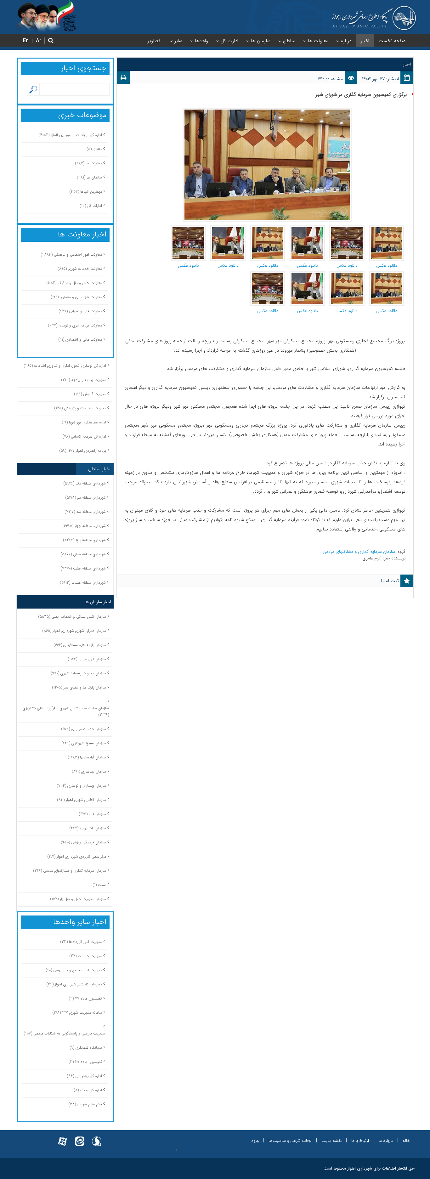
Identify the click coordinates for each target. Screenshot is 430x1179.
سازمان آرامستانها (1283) (87, 757)
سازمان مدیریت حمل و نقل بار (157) (78, 899)
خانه (406, 1140)
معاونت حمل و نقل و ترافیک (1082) (74, 283)
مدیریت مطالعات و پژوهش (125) (80, 408)
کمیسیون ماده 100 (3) (85, 1062)
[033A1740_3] (267, 228)
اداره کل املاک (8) (88, 1090)
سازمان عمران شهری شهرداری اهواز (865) (74, 631)
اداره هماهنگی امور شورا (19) (84, 422)
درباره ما (386, 1140)
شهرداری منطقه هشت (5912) (83, 583)
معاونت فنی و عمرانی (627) (80, 311)
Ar (38, 41)
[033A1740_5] (347, 273)
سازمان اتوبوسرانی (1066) (87, 659)
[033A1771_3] (307, 273)
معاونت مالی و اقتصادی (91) (80, 340)
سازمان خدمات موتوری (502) (83, 729)
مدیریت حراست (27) (86, 956)
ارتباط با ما (360, 1140)
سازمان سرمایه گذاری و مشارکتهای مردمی (359, 551)
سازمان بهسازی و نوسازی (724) (81, 786)
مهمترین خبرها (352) (86, 192)
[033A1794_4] (267, 273)
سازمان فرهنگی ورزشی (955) (83, 842)
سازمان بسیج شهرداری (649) (84, 743)
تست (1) (99, 885)
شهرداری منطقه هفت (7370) (83, 568)
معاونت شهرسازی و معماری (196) (76, 297)
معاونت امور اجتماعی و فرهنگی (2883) (71, 255)
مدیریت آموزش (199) (90, 394)
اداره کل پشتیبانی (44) (84, 1076)
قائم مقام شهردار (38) (85, 1104)
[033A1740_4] (386, 273)
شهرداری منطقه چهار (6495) (84, 526)
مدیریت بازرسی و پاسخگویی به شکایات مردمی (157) (64, 1033)
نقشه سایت (331, 1140)
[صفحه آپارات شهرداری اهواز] (62, 1137)
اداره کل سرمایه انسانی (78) (84, 436)
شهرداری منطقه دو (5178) (85, 498)
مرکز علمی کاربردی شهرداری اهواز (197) (77, 856)
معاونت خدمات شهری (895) (80, 269)
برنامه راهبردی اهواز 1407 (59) (82, 451)
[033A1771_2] (228, 228)
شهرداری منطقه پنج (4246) (84, 540)
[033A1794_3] (188, 228)
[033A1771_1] (307, 228)
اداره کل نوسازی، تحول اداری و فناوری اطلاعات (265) (65, 366)
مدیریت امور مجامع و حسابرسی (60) (74, 970)
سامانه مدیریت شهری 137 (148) (77, 1013)
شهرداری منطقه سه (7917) (85, 512)
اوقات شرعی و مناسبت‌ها (290, 1140)
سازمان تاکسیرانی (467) (88, 828)
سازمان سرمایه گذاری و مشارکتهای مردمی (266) (69, 871)
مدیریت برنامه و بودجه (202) (83, 380)
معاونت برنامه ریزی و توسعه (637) (75, 325)
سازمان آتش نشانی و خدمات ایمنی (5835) (72, 617)
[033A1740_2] (386, 228)
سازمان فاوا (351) (92, 814)
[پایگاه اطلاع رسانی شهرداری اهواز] (373, 18)
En (26, 41)
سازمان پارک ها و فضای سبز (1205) (79, 687)
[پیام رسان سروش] (96, 1137)
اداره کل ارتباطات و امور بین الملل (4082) (70, 135)
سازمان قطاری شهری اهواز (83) (81, 800)
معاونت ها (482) (88, 163)
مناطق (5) (94, 149)
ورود (255, 1140)
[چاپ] (123, 79)
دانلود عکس (386, 265)
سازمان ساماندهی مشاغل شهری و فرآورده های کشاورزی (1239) (66, 711)
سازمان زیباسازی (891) (89, 771)
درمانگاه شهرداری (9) (86, 1048)
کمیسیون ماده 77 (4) (85, 998)
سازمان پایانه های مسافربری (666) (80, 645)
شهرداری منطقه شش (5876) (83, 554)
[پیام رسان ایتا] (79, 1137)
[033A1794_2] (347, 228)
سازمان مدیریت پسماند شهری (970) (78, 673)
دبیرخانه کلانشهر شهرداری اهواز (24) (74, 984)
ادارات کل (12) (91, 206)
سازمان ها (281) (89, 177)
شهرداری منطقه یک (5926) (85, 483)
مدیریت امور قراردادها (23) (81, 942)
